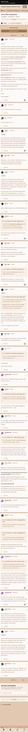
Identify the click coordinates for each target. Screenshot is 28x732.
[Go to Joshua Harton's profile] (2, 416)
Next (23, 35)
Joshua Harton (7, 415)
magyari (5, 23)
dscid (5, 104)
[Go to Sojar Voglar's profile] (2, 156)
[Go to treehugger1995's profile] (2, 375)
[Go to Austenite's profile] (2, 217)
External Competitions (16, 23)
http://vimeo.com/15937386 (7, 483)
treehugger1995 (7, 374)
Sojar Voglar (7, 155)
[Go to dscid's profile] (2, 105)
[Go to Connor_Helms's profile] (2, 463)
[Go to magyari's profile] (2, 23)
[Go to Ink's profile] (2, 118)
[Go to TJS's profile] (2, 349)
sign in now (7, 688)
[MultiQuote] (2, 100)
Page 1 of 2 (13, 35)
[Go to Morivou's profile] (2, 204)
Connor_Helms (7, 463)
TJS (5, 348)
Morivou (6, 203)
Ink (5, 117)
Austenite (6, 216)
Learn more (2, 2)
